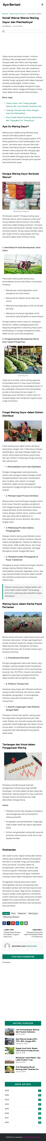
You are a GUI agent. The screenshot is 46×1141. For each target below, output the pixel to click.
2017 (23, 1118)
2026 (22, 1090)
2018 (23, 1113)
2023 (23, 1104)
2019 (22, 1109)
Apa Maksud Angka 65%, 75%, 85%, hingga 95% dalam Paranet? (27, 1040)
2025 (23, 1095)
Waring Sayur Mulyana (17, 14)
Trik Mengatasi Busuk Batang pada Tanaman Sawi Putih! (28, 1068)
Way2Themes (28, 1137)
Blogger (37, 1137)
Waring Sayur (33, 913)
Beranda (5, 14)
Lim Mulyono (6, 26)
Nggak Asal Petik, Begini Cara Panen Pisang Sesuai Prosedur (27, 1049)
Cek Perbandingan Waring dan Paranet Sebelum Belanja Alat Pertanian (27, 1031)
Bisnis (13, 913)
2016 (23, 1122)
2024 (23, 1100)
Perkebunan (22, 913)
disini (12, 593)
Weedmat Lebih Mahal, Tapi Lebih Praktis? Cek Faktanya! (28, 1059)
